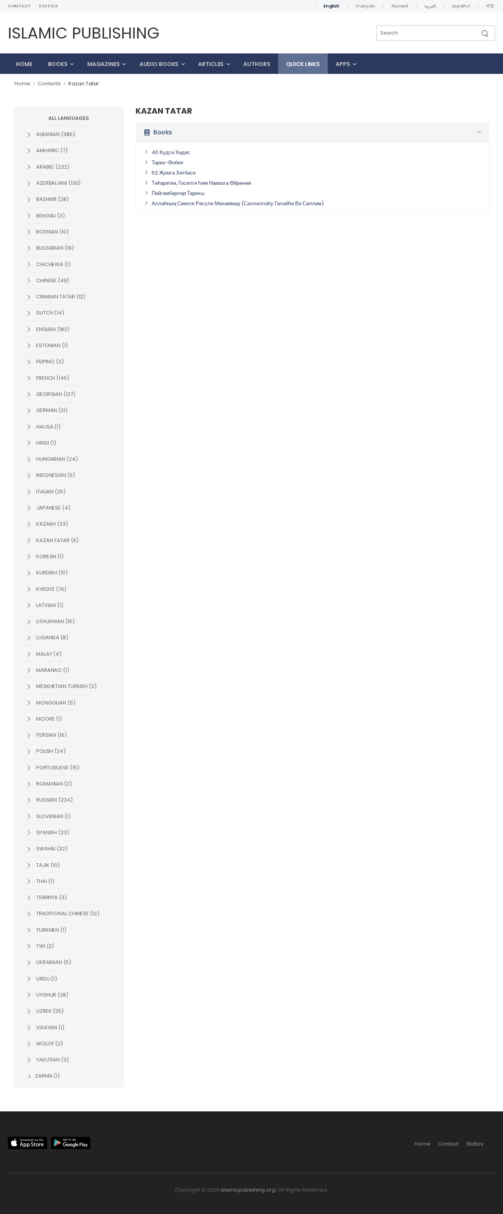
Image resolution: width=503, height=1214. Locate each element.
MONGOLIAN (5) (55, 702)
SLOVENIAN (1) (53, 816)
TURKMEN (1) (50, 930)
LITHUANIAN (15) (55, 621)
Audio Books (159, 64)
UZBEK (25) (49, 1011)
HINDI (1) (45, 443)
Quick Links (303, 64)
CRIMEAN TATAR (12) (60, 296)
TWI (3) (44, 946)
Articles (211, 64)
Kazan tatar (83, 83)
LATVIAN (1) (49, 605)
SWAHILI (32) (51, 848)
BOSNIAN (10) (52, 231)
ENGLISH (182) (52, 329)
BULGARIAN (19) (54, 248)
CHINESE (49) (52, 280)
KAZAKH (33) (51, 524)
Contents (49, 83)
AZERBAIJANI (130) (58, 183)
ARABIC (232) (52, 167)
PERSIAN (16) (51, 735)
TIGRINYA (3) (51, 897)
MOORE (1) (48, 719)
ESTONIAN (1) (51, 345)
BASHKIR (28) (52, 199)
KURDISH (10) (51, 572)
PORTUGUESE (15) (57, 767)
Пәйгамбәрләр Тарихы (178, 193)
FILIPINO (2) (49, 361)
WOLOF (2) (49, 1043)
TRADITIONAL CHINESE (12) (67, 913)
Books (58, 64)
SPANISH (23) (52, 832)
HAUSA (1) (48, 426)
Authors (256, 64)
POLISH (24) (50, 751)
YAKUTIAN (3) (52, 1059)
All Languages (68, 118)
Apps (343, 64)
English (331, 6)
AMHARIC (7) (51, 150)
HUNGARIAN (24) (56, 459)
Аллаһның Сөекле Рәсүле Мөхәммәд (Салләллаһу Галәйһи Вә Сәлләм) (238, 203)
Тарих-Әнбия (167, 162)
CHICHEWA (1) (53, 264)
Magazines (103, 64)
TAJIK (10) (47, 865)
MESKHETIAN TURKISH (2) (66, 686)
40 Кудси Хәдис (171, 152)
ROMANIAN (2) (53, 783)
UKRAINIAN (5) (53, 962)
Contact (19, 6)
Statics (48, 6)
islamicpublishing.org (247, 1190)
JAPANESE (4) (52, 507)
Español (461, 6)
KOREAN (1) (49, 556)
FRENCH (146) (52, 378)
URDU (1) (46, 978)
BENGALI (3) (50, 215)
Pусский (399, 6)
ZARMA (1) (47, 1076)
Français (365, 6)
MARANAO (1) (52, 670)
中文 (490, 6)
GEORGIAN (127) (55, 394)
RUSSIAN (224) (54, 800)
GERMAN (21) (51, 410)
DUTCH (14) (49, 312)
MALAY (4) (48, 654)
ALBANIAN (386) (55, 134)
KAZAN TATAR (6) (57, 540)
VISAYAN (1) (49, 1027)
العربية (430, 6)
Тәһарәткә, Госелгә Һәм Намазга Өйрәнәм (201, 183)
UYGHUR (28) (51, 995)
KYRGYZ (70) (50, 589)
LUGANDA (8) (51, 637)
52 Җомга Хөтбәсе (174, 173)
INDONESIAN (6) (55, 475)
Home (24, 64)
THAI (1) (44, 881)
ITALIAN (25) (50, 491)
